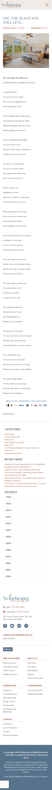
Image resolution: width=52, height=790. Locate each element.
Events (9, 439)
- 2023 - (8, 517)
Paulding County (10, 674)
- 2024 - (8, 510)
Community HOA (35, 690)
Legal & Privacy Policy (26, 755)
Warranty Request (35, 694)
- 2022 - (8, 523)
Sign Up (7, 649)
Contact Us (8, 724)
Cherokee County (10, 667)
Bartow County (9, 663)
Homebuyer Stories (14, 442)
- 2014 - (8, 576)
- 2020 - (8, 537)
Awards (9, 434)
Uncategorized (13, 453)
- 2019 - (8, 543)
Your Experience (10, 694)
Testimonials (8, 705)
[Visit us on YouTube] (12, 626)
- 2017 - (8, 556)
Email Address (9, 638)
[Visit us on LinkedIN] (19, 626)
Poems (9, 450)
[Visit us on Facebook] (5, 626)
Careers (6, 731)
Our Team (32, 667)
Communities (12, 437)
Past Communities (35, 678)
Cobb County (9, 670)
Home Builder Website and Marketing (18, 777)
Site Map (10, 755)
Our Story (32, 663)
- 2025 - (8, 503)
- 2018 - (8, 550)
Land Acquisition (10, 728)
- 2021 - (8, 530)
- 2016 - (8, 563)
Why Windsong (9, 698)
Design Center (9, 701)
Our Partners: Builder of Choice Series (22, 448)
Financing (7, 690)
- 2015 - (8, 570)
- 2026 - (8, 497)
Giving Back (33, 670)
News (9, 445)
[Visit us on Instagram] (26, 626)
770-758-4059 (17, 607)
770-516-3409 (22, 612)
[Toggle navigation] (46, 4)
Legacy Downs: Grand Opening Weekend (22, 470)
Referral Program (10, 735)
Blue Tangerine (42, 777)
